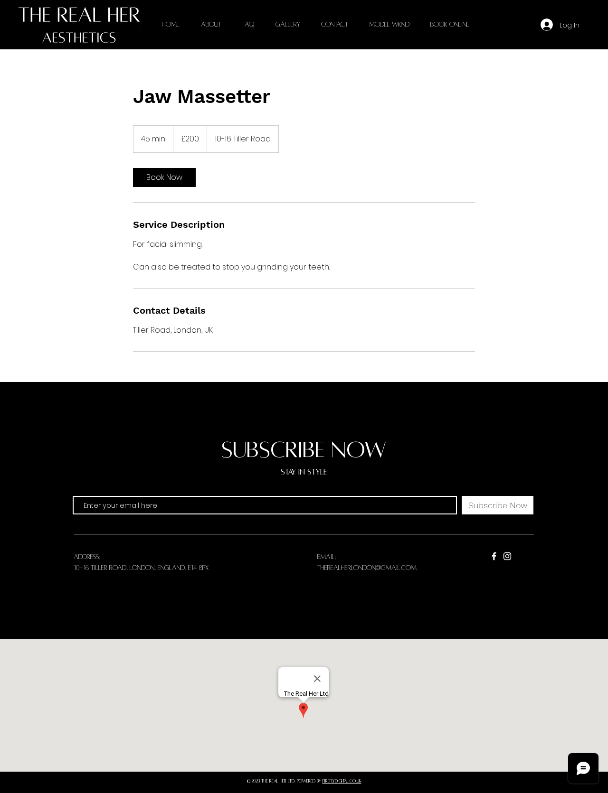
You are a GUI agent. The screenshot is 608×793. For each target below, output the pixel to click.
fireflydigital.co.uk (342, 781)
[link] (164, 177)
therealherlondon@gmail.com (367, 567)
